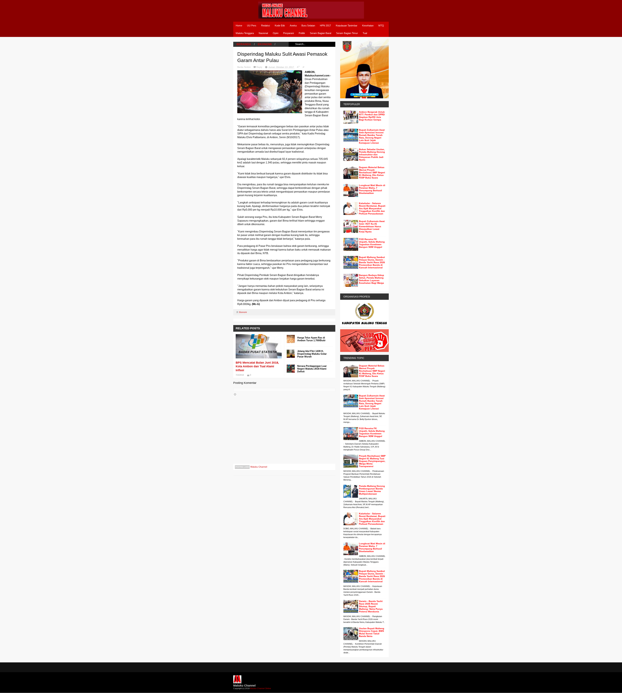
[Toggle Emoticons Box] (235, 394)
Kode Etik (280, 25)
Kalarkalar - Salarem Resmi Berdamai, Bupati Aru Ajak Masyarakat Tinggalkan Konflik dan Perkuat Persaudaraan (372, 208)
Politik (302, 33)
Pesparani (288, 33)
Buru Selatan (308, 25)
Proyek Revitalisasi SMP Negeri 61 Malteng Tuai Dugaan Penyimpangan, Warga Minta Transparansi (372, 461)
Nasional (263, 33)
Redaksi (265, 25)
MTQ (381, 25)
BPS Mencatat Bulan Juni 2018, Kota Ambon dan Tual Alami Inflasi (257, 366)
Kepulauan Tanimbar (346, 25)
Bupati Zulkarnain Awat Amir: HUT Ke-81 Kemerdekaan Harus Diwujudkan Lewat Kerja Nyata (372, 226)
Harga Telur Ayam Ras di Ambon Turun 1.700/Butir (311, 339)
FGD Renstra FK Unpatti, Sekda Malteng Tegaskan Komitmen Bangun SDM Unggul (372, 243)
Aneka (293, 25)
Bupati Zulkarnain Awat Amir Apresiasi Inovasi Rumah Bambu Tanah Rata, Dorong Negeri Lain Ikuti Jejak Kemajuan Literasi (372, 136)
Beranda (243, 44)
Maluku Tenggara (245, 33)
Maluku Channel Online (260, 688)
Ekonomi (265, 44)
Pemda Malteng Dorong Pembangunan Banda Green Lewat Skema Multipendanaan (372, 490)
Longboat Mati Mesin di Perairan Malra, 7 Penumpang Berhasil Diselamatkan (372, 189)
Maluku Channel (258, 466)
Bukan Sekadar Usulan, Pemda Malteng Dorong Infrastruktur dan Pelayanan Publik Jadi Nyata (372, 154)
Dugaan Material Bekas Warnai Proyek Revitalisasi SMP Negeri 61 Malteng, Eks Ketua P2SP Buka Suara (372, 172)
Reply (259, 67)
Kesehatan (368, 25)
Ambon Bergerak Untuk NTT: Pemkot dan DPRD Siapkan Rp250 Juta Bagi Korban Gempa (372, 116)
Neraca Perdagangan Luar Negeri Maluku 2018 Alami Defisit (312, 369)
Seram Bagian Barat (320, 33)
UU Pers (251, 25)
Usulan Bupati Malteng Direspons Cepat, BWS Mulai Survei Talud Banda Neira (371, 632)
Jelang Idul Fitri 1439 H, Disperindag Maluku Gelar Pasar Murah (312, 354)
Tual (365, 33)
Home (239, 25)
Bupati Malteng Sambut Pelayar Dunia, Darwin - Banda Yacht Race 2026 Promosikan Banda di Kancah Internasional (372, 262)
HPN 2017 (325, 25)
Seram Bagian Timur (347, 33)
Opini (275, 33)
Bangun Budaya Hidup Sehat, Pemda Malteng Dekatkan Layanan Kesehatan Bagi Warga (371, 279)
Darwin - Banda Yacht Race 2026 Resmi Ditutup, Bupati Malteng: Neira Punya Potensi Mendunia (371, 606)
